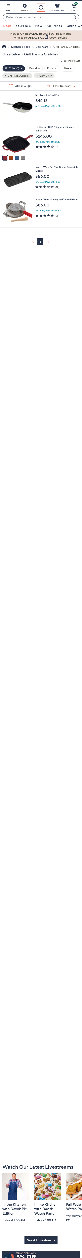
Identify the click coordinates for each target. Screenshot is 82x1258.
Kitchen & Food (20, 46)
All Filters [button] (23, 86)
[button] (8, 8)
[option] (41, 35)
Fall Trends (54, 26)
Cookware (41, 46)
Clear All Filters (70, 60)
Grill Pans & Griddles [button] (18, 75)
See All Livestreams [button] (41, 1240)
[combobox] (37, 17)
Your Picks (23, 26)
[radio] (5, 158)
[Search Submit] (75, 17)
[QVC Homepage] (4, 47)
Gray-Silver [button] (45, 75)
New (38, 26)
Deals (7, 26)
